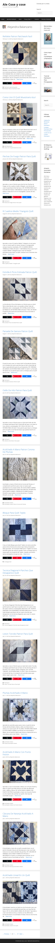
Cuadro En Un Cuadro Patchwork (47, 134)
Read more (20, 79)
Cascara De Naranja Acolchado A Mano (13, 866)
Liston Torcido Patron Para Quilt (18, 633)
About (20, 19)
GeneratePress (35, 941)
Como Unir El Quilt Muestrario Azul (19, 97)
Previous (6, 934)
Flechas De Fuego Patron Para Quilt (19, 156)
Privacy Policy (27, 19)
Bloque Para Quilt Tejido (14, 512)
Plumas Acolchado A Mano (15, 692)
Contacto (37, 19)
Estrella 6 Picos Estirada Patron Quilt (20, 272)
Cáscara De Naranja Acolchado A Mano (18, 814)
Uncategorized (7, 561)
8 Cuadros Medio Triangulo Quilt (18, 211)
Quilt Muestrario (8, 146)
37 (18, 934)
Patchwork (6, 201)
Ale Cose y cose (14, 4)
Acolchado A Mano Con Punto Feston (17, 753)
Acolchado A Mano (8, 502)
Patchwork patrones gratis (10, 87)
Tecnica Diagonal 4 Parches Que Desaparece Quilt (18, 571)
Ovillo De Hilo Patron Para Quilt (17, 390)
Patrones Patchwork (46, 19)
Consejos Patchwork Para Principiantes (48, 129)
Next (22, 934)
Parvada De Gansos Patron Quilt (18, 331)
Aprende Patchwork (11, 19)
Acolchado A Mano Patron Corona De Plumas (18, 450)
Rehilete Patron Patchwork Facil (17, 36)
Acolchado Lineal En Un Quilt (16, 875)
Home (2, 19)
